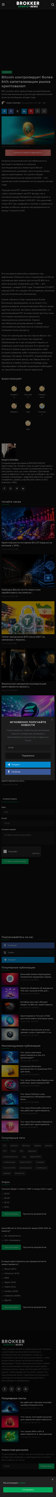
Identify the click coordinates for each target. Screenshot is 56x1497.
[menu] (3, 4)
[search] (52, 4)
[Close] (52, 720)
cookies (21, 1483)
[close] (53, 1479)
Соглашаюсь (28, 1489)
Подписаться (28, 756)
